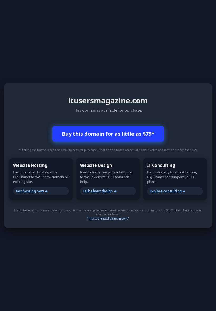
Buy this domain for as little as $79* (108, 133)
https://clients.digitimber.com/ (108, 218)
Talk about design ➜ (100, 191)
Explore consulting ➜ (167, 191)
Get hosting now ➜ (32, 191)
